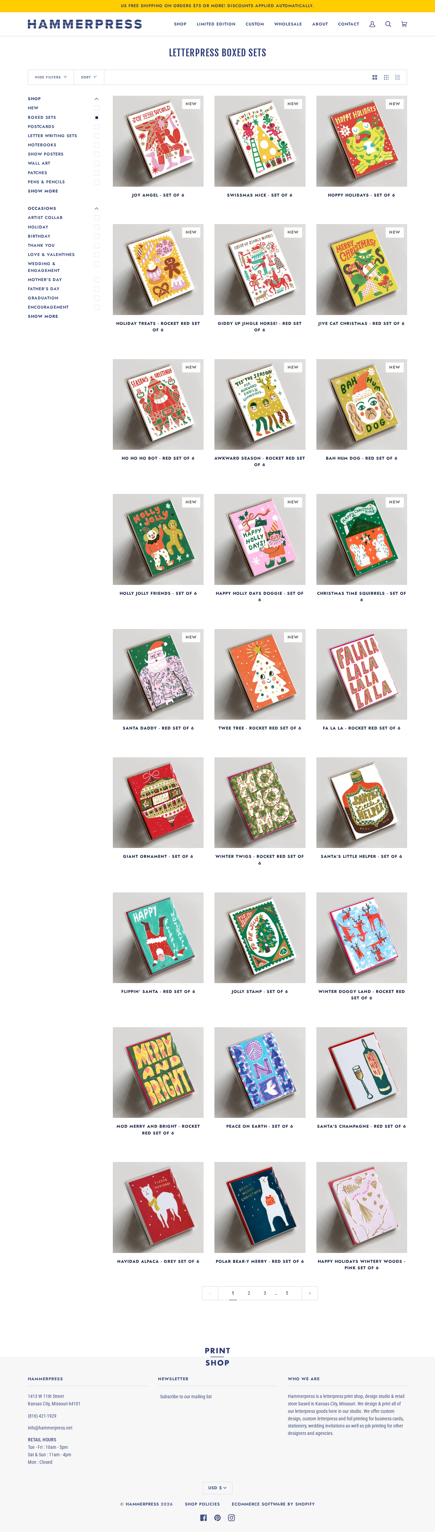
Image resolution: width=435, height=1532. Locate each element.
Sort (86, 77)
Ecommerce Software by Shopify (273, 1504)
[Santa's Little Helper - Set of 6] (361, 802)
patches (37, 173)
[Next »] (310, 1293)
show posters (46, 154)
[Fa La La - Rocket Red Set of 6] (361, 674)
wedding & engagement (44, 267)
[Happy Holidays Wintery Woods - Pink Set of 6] (361, 1207)
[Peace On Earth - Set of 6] (259, 1072)
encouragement (48, 307)
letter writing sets (52, 136)
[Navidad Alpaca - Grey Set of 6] (158, 1207)
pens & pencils (46, 182)
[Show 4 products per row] (399, 77)
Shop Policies (202, 1504)
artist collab (45, 218)
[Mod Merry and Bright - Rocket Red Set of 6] (158, 1072)
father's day (44, 289)
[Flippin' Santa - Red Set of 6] (158, 937)
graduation (43, 298)
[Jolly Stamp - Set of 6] (259, 937)
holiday (38, 227)
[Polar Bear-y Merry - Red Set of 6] (259, 1207)
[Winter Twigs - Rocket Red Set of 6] (259, 802)
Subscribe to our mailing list (186, 1396)
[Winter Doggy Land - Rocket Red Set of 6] (361, 937)
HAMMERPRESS (142, 1504)
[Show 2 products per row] (375, 77)
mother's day (45, 280)
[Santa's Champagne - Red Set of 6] (361, 1072)
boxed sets (42, 117)
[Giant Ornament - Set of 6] (158, 802)
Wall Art (39, 163)
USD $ (215, 1488)
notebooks (42, 145)
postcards (41, 127)
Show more (43, 191)
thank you (41, 245)
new (33, 108)
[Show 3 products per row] (386, 77)
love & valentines (51, 255)
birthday (39, 236)
